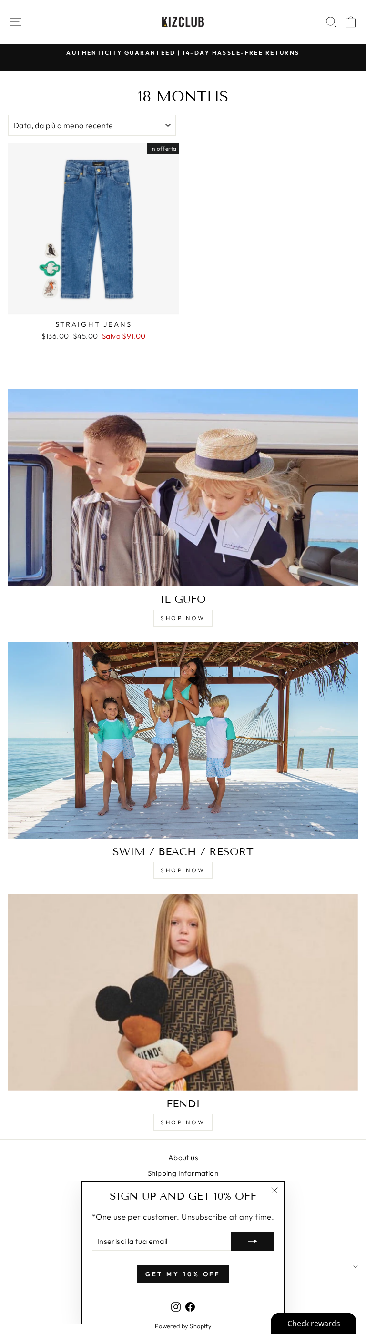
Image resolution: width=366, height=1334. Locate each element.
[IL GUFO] (183, 487)
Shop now (183, 618)
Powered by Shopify (183, 1326)
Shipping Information (183, 1173)
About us (183, 1157)
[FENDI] (183, 992)
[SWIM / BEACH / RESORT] (183, 740)
